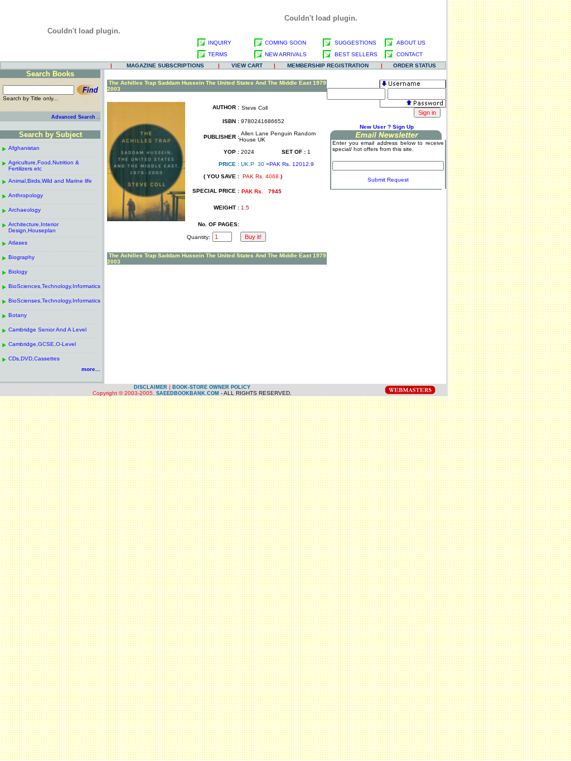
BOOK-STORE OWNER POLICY (211, 387)
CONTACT (409, 54)
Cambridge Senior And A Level (47, 329)
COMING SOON (285, 43)
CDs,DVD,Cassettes (34, 358)
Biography (21, 257)
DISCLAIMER (150, 387)
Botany (17, 315)
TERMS (218, 54)
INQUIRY (219, 43)
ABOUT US (410, 43)
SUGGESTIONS (355, 43)
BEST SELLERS (356, 54)
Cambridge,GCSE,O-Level (42, 344)
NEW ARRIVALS (286, 54)
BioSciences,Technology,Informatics (54, 286)
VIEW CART (247, 65)
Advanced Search (73, 117)
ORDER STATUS (414, 65)
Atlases (17, 243)
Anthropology (25, 195)
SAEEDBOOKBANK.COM (187, 393)
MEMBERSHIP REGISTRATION (328, 65)
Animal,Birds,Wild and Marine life (50, 181)
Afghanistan (24, 148)
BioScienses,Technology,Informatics (54, 300)
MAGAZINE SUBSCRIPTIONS (165, 65)
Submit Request (388, 180)
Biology (17, 272)
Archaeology (24, 210)
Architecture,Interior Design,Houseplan (33, 227)
